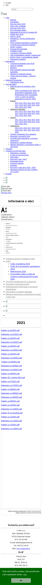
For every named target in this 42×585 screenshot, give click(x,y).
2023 (17, 107)
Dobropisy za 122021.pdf (11, 429)
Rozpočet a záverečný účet (20, 136)
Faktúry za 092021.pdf (10, 401)
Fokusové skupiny (17, 163)
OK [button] (21, 580)
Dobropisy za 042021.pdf (11, 358)
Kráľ (5, 14)
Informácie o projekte (18, 153)
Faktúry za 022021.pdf (10, 338)
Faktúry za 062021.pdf (10, 374)
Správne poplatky (16, 66)
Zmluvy (13, 118)
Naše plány (14, 157)
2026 (29, 107)
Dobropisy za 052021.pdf (11, 366)
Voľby (12, 88)
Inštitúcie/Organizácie (14, 80)
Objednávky (14, 126)
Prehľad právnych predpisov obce (22, 86)
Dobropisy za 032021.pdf (11, 350)
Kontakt (9, 174)
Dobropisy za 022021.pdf (11, 342)
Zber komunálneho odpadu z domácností (25, 55)
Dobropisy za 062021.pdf (11, 370)
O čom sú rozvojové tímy (19, 155)
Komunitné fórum (16, 161)
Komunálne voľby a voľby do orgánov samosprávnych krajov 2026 (26, 97)
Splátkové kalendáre (17, 109)
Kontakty (13, 165)
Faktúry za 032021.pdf (10, 346)
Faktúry (13, 101)
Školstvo (13, 68)
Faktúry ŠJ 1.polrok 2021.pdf (13, 378)
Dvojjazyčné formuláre (18, 49)
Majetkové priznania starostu (20, 74)
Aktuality (9, 149)
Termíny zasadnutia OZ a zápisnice (23, 134)
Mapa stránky (6, 9)
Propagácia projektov (18, 59)
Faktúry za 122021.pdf (10, 425)
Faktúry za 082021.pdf (10, 389)
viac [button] (25, 575)
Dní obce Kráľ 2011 (17, 28)
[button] (4, 193)
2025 (25, 107)
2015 (33, 103)
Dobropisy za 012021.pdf (11, 334)
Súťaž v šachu (15, 36)
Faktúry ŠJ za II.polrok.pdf (11, 413)
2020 (29, 105)
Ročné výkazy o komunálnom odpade (24, 57)
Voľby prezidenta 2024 (23, 91)
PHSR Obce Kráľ (17, 34)
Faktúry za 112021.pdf (10, 417)
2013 (25, 103)
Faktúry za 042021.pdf (10, 354)
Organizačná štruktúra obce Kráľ (22, 63)
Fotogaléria (14, 22)
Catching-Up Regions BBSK (21, 53)
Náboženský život (17, 82)
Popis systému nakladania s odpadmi (23, 43)
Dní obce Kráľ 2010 (17, 24)
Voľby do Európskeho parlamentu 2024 (27, 92)
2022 (38, 105)
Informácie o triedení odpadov (21, 143)
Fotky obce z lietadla (18, 26)
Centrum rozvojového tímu (15, 151)
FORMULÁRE (16, 51)
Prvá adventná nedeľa (18, 30)
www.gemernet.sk (23, 549)
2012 (21, 103)
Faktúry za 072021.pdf (10, 382)
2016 (38, 103)
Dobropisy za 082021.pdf (11, 393)
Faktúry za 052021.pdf (11, 362)
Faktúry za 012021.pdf (10, 330)
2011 (17, 103)
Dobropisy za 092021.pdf (11, 397)
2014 (29, 103)
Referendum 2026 (21, 95)
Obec (8, 18)
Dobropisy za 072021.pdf (11, 385)
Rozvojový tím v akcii (18, 159)
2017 (17, 105)
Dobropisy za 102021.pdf (11, 409)
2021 (33, 105)
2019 (25, 105)
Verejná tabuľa (11, 84)
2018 (21, 105)
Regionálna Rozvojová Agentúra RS (23, 32)
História (13, 20)
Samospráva (10, 61)
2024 (21, 107)
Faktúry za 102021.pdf (10, 405)
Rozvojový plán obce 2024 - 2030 (22, 167)
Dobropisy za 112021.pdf (11, 421)
